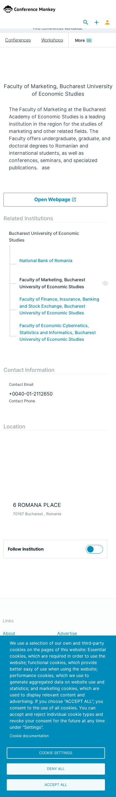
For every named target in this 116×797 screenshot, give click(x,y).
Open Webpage (52, 199)
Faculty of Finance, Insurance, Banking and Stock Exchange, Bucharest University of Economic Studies (59, 305)
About (9, 633)
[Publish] (96, 22)
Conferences (18, 40)
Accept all (56, 784)
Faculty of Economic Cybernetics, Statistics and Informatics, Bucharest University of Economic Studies (57, 332)
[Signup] (107, 22)
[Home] (36, 9)
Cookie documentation (29, 736)
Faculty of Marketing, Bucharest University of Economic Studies (52, 283)
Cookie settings (55, 753)
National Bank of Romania (45, 260)
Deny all (56, 769)
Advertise (67, 633)
